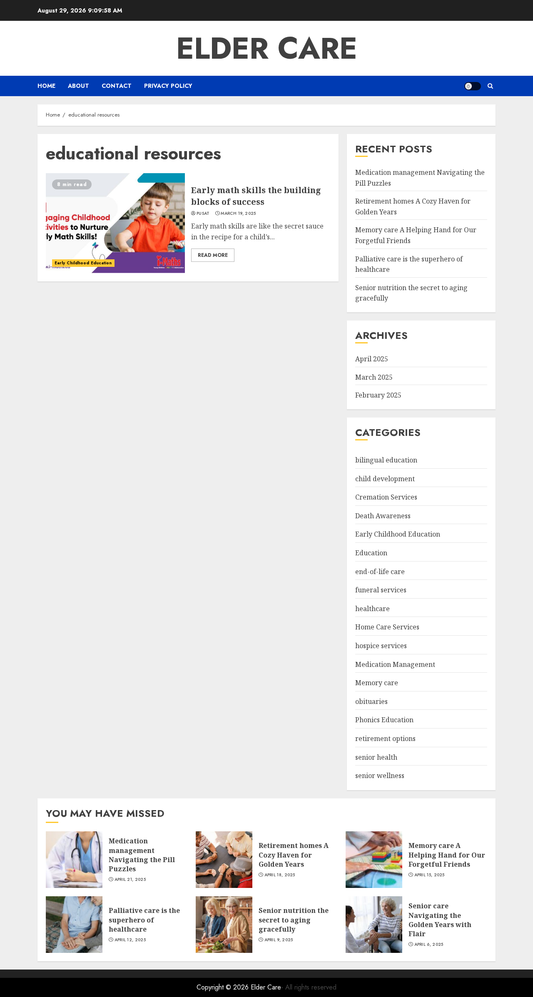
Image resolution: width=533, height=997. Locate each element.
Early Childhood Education (83, 263)
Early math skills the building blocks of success (256, 195)
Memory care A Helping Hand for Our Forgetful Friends (446, 855)
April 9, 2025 (278, 940)
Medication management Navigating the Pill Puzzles (142, 854)
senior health (376, 757)
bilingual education (386, 460)
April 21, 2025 (130, 880)
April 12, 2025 (130, 940)
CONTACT (117, 86)
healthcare (372, 608)
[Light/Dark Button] (472, 86)
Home (46, 86)
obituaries (371, 701)
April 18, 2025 (279, 875)
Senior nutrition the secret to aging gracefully (294, 920)
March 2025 (374, 377)
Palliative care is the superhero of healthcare (144, 920)
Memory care (376, 682)
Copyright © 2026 (224, 987)
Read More (213, 255)
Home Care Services (387, 627)
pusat (203, 213)
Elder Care (266, 48)
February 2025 (378, 395)
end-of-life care (380, 571)
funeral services (380, 589)
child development (385, 478)
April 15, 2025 (429, 875)
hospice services (381, 645)
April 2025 (371, 358)
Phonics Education (384, 719)
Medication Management (395, 664)
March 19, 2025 (238, 213)
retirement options (385, 738)
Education (371, 552)
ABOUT (78, 86)
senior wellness (379, 775)
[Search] (490, 86)
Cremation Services (386, 497)
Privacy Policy (168, 86)
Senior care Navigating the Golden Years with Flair (439, 919)
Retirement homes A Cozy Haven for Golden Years (294, 855)
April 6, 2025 (428, 944)
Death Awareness (383, 515)
